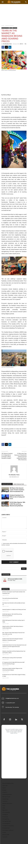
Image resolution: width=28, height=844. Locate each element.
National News (5, 799)
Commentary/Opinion (7, 794)
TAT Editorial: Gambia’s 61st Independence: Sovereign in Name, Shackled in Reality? (7, 456)
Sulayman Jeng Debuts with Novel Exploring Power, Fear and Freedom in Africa (13, 652)
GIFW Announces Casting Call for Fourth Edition (12, 657)
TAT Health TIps (5, 819)
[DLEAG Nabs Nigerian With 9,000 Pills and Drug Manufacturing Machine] (5, 504)
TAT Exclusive (5, 816)
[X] (6, 47)
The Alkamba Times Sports (8, 825)
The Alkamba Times (7, 43)
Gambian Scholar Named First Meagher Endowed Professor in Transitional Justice (12, 639)
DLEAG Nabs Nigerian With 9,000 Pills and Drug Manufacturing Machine (17, 504)
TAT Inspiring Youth (6, 821)
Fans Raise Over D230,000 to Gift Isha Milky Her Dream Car (13, 603)
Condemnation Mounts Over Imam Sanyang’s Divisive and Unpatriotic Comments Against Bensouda (14, 645)
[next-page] (5, 509)
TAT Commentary (6, 812)
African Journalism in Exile (15, 579)
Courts (3, 805)
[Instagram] (10, 719)
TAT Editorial (5, 814)
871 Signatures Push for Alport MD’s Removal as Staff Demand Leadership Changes (13, 663)
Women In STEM (5, 834)
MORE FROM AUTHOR (19, 484)
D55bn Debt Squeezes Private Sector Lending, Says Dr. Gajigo (13, 621)
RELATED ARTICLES (7, 484)
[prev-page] (2, 509)
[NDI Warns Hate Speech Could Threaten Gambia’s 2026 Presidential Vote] (5, 489)
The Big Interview (6, 828)
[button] (26, 2)
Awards (4, 787)
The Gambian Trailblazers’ (7, 830)
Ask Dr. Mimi (5, 785)
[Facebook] (2, 47)
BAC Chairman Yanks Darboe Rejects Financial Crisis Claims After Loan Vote (13, 633)
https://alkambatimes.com (14, 476)
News (11, 27)
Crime (3, 808)
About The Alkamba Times (8, 783)
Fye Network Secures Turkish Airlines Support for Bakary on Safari (13, 675)
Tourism (4, 832)
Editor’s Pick (4, 810)
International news (6, 796)
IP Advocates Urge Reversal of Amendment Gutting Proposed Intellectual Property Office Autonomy (21, 456)
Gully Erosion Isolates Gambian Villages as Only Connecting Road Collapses (12, 669)
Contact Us (4, 792)
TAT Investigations (6, 823)
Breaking (4, 790)
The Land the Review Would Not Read (10, 598)
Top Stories (15, 27)
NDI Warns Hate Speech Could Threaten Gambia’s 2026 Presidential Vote (17, 489)
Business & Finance (10, 25)
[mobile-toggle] (2, 2)
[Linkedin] (9, 47)
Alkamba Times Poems (7, 803)
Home (2, 25)
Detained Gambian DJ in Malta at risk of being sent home (17, 496)
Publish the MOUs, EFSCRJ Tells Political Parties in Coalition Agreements (12, 627)
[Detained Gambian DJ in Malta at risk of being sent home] (5, 496)
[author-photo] (14, 472)
